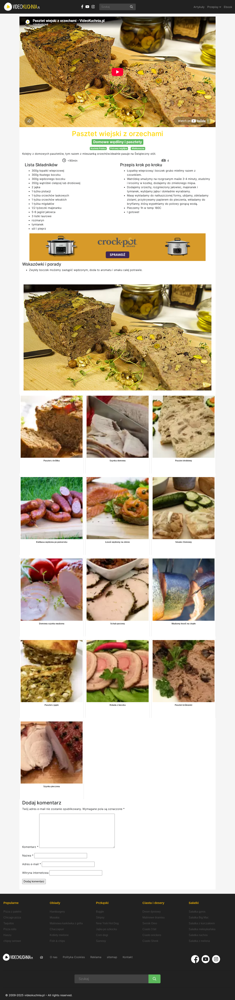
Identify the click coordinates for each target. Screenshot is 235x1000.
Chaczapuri (57, 929)
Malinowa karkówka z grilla (66, 923)
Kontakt (128, 957)
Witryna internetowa (35, 872)
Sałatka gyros (197, 911)
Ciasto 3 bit (149, 929)
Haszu (7, 935)
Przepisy (213, 7)
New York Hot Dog (107, 923)
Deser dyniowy (151, 911)
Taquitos (8, 923)
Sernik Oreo (149, 923)
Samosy (101, 940)
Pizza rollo (9, 929)
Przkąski (102, 903)
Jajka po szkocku (106, 929)
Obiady (55, 903)
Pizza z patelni (12, 911)
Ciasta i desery (153, 903)
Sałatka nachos (198, 935)
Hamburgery (57, 911)
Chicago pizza (12, 917)
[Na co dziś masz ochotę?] (131, 7)
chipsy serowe (12, 940)
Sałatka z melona (199, 940)
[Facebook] (195, 959)
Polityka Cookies (74, 957)
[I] (216, 959)
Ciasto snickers (151, 935)
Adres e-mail (31, 864)
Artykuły (199, 7)
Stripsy (100, 917)
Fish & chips (57, 940)
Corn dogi (102, 935)
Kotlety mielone (59, 935)
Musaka (54, 917)
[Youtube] (205, 959)
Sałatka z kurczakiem (202, 923)
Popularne (11, 903)
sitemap (112, 957)
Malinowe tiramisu (153, 917)
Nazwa (27, 855)
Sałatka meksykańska (202, 929)
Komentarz (30, 847)
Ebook (228, 7)
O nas (53, 957)
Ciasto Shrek (150, 940)
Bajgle (100, 911)
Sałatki (194, 903)
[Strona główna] (22, 7)
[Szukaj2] (154, 978)
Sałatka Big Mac (199, 917)
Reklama (95, 957)
